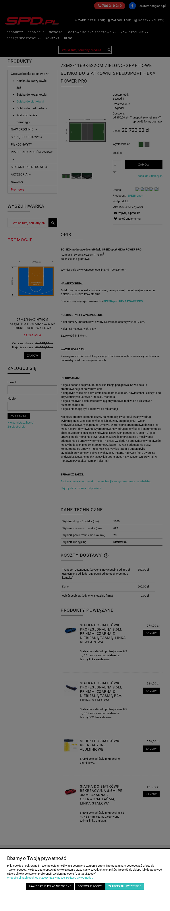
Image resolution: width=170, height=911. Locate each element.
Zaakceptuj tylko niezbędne (50, 886)
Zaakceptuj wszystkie (124, 886)
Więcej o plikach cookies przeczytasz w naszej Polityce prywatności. (50, 877)
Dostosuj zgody (90, 886)
